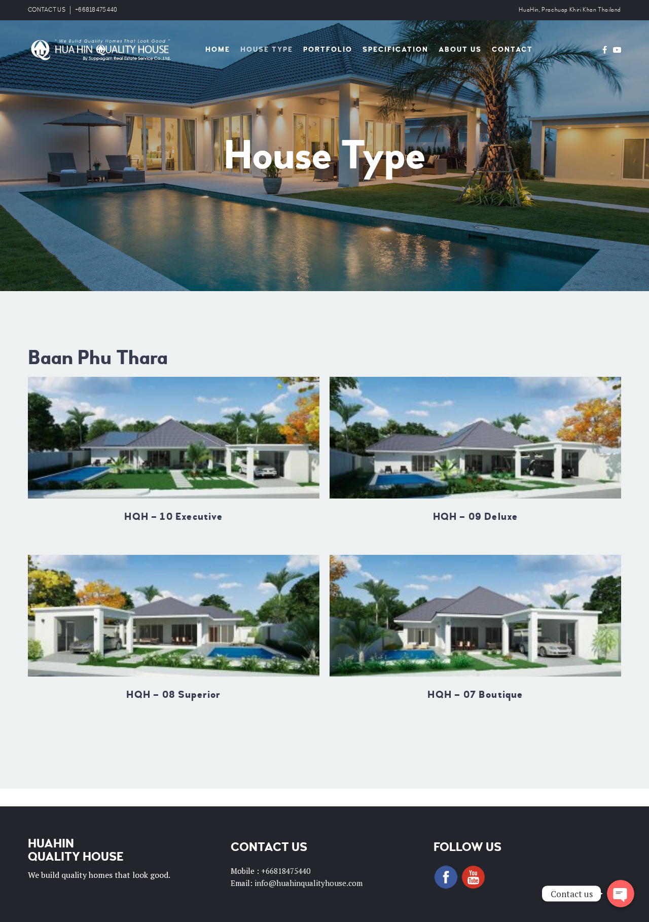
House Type (266, 49)
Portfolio (327, 49)
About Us (460, 49)
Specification (395, 49)
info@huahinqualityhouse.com (309, 883)
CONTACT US (46, 10)
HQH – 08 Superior (173, 694)
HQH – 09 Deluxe (475, 516)
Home (217, 49)
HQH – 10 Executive (173, 516)
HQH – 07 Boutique (475, 694)
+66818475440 (96, 10)
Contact (512, 49)
